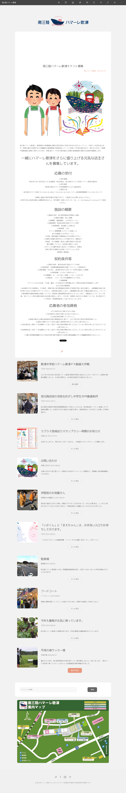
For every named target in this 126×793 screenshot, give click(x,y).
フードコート (49, 591)
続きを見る (75, 670)
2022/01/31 (101, 71)
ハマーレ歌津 (90, 71)
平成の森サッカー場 (53, 650)
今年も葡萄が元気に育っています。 (62, 621)
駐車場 (45, 559)
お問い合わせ (49, 461)
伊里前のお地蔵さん (53, 493)
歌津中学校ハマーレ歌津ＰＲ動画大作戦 (65, 364)
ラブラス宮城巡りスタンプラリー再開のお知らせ (70, 431)
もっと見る (75, 419)
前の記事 (75, 384)
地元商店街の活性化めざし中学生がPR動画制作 (69, 396)
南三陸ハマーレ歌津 (9, 2)
